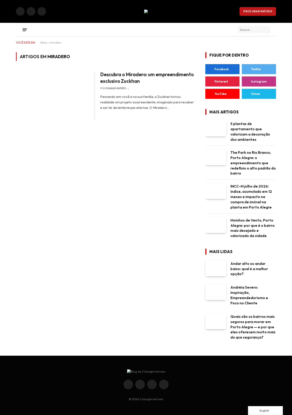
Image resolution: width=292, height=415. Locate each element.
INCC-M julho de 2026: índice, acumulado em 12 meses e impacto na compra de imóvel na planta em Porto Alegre (251, 196)
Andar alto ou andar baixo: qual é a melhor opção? (249, 268)
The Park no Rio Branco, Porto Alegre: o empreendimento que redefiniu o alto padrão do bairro (253, 163)
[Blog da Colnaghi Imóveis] (146, 11)
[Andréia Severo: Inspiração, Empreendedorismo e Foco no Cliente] (215, 292)
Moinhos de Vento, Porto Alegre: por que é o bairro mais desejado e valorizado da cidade (252, 228)
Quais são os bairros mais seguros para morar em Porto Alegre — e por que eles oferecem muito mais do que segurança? (253, 327)
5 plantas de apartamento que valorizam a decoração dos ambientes (250, 131)
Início (43, 42)
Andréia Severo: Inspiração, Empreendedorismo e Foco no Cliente (249, 295)
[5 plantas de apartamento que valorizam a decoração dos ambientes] (215, 128)
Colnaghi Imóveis (115, 88)
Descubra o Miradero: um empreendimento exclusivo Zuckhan (147, 77)
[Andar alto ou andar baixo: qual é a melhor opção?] (215, 268)
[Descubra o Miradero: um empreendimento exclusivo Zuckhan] (55, 95)
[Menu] (25, 29)
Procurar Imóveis (257, 11)
